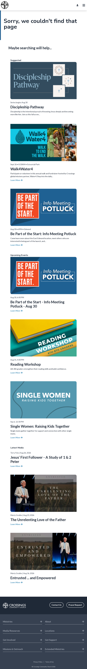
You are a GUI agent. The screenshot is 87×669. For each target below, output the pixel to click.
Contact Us (56, 605)
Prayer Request (75, 605)
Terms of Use (49, 662)
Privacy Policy (37, 662)
